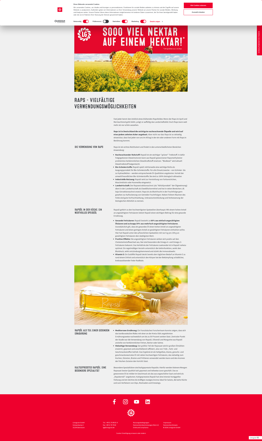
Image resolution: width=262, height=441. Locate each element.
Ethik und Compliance (140, 427)
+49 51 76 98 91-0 (112, 423)
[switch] (106, 21)
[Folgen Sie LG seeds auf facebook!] (114, 402)
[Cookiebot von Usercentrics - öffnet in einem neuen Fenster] (60, 21)
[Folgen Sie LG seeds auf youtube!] (136, 402)
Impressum (167, 423)
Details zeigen (155, 21)
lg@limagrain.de (109, 427)
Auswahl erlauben (198, 12)
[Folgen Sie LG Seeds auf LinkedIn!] (147, 402)
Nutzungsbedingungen (141, 423)
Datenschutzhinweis (170, 425)
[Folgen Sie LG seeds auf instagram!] (125, 402)
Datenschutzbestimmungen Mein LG (146, 425)
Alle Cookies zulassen (198, 5)
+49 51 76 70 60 (111, 425)
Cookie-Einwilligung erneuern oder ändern (131, 433)
